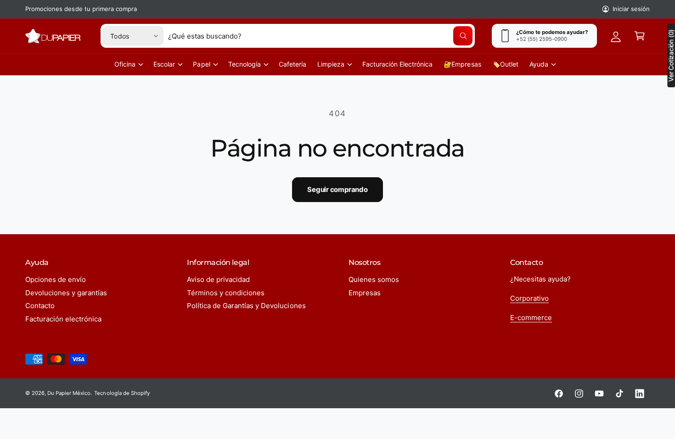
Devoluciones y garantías (66, 292)
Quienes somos (374, 279)
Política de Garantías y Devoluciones (246, 305)
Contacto (40, 305)
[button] (640, 36)
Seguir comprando (337, 189)
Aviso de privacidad (218, 279)
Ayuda (538, 64)
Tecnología (244, 64)
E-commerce (531, 317)
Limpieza (330, 64)
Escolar (164, 64)
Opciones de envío (55, 279)
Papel (201, 64)
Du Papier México (68, 393)
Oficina (124, 64)
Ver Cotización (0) (671, 55)
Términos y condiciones (225, 292)
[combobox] (320, 36)
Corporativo (529, 298)
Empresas (365, 292)
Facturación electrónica (63, 319)
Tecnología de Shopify (121, 393)
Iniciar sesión (631, 8)
